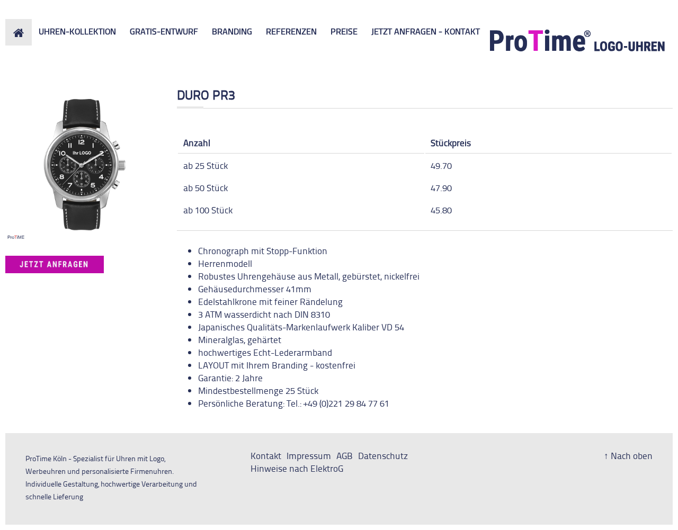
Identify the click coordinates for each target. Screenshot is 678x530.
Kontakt (266, 455)
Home (17, 25)
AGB (344, 455)
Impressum (309, 455)
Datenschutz (383, 455)
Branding (232, 31)
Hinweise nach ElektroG (297, 468)
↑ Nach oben (628, 455)
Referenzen (291, 31)
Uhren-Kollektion (77, 31)
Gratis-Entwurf (164, 31)
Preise (344, 31)
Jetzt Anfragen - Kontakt (425, 31)
